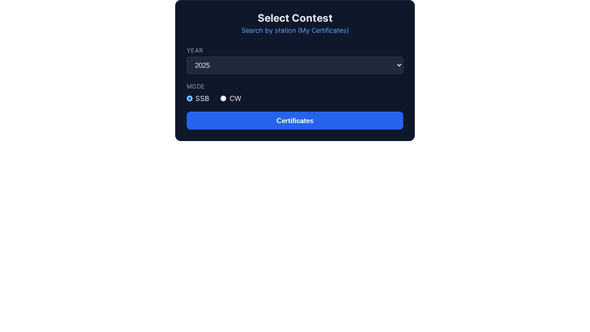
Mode (196, 86)
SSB (202, 98)
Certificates (295, 121)
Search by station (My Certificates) (295, 30)
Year (195, 50)
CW (235, 98)
